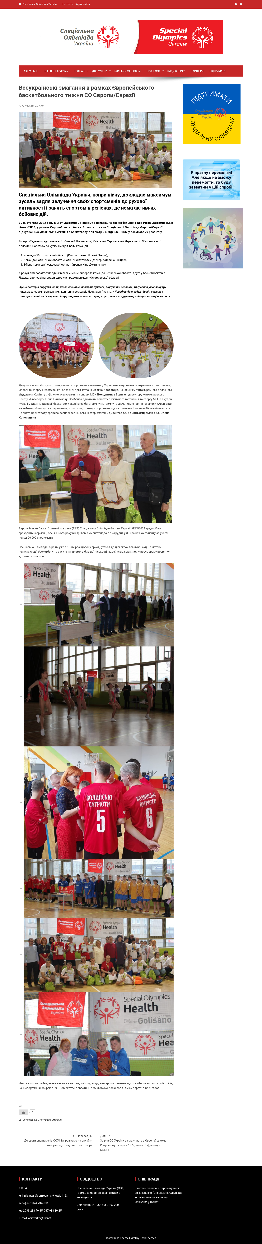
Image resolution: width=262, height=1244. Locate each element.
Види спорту (176, 71)
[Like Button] (23, 1112)
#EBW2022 (138, 528)
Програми (153, 71)
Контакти (67, 4)
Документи (99, 71)
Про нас (79, 71)
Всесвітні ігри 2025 (56, 71)
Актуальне (31, 71)
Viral (133, 1238)
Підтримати (217, 71)
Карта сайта (83, 4)
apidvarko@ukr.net (39, 1218)
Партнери (197, 71)
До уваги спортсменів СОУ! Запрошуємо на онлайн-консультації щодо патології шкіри (58, 1140)
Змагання (57, 1120)
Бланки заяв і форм (128, 71)
